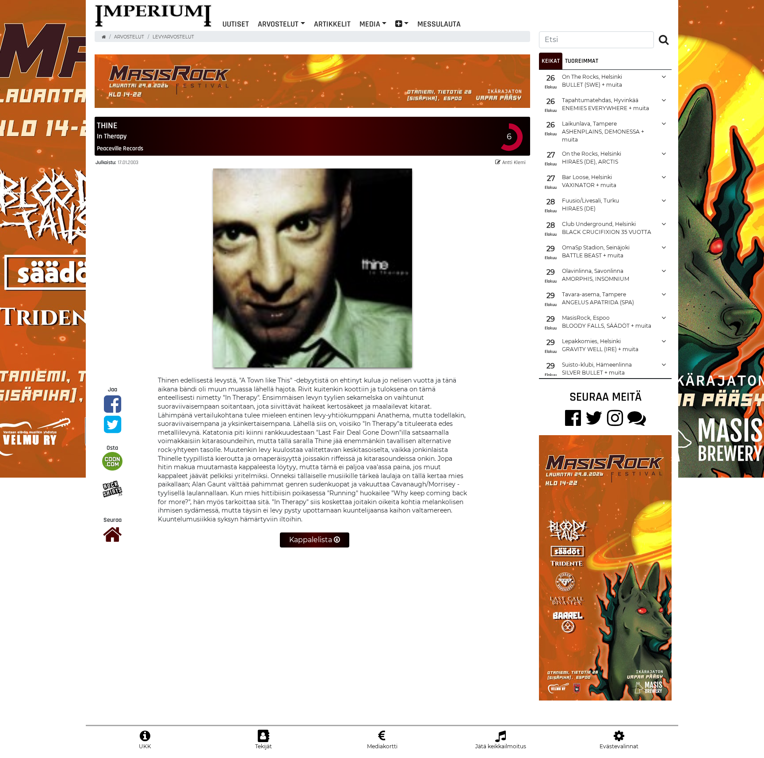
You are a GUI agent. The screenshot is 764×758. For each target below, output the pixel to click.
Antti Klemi (514, 162)
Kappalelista (311, 540)
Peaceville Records (120, 148)
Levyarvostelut (173, 37)
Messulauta (439, 23)
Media (369, 23)
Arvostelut (278, 23)
